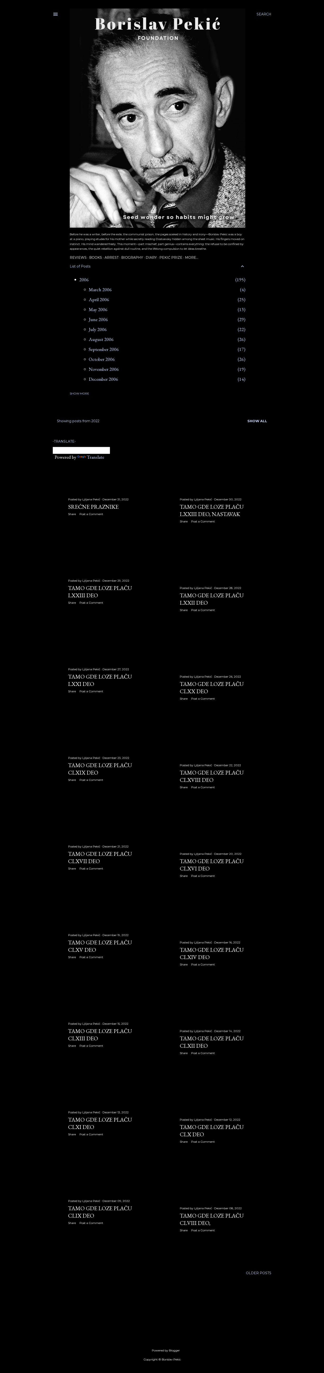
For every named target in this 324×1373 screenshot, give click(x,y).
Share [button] (72, 514)
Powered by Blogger (166, 1350)
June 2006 (98, 319)
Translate (95, 457)
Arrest (112, 257)
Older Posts (258, 1273)
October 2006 (102, 359)
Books (95, 257)
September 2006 (104, 349)
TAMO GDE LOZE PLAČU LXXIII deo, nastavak (212, 510)
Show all (257, 421)
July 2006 (98, 329)
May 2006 (98, 309)
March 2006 (100, 289)
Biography (132, 257)
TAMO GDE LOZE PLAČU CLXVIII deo (212, 776)
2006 (84, 279)
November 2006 (104, 369)
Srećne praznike (93, 506)
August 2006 (101, 339)
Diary (151, 257)
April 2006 (99, 299)
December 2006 (103, 379)
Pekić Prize (170, 257)
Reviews (78, 257)
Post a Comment (91, 514)
